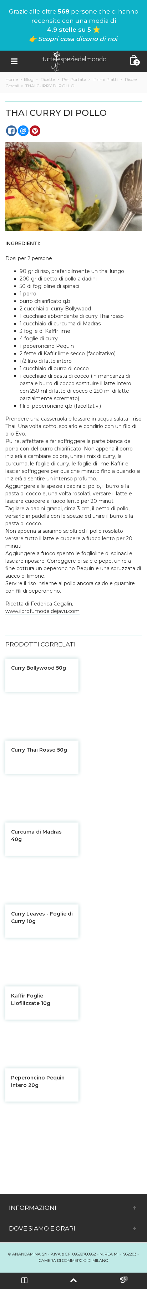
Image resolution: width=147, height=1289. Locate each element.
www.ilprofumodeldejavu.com (42, 611)
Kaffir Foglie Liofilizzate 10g (30, 999)
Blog (29, 79)
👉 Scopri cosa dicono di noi (73, 38)
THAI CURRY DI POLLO (50, 85)
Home (11, 79)
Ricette (48, 79)
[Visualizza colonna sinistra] (24, 1281)
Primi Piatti (105, 79)
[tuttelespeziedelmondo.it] (74, 60)
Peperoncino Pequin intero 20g (38, 1081)
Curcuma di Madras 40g (36, 835)
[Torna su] (73, 1281)
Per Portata (74, 79)
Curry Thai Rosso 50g (39, 750)
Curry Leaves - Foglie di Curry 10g (42, 917)
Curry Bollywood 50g (38, 668)
